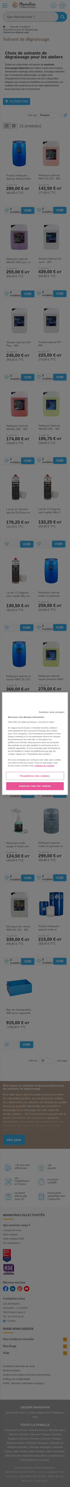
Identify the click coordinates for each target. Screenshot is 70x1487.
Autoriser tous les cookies (35, 786)
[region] (35, 743)
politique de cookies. (45, 765)
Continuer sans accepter (52, 712)
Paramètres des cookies (35, 775)
